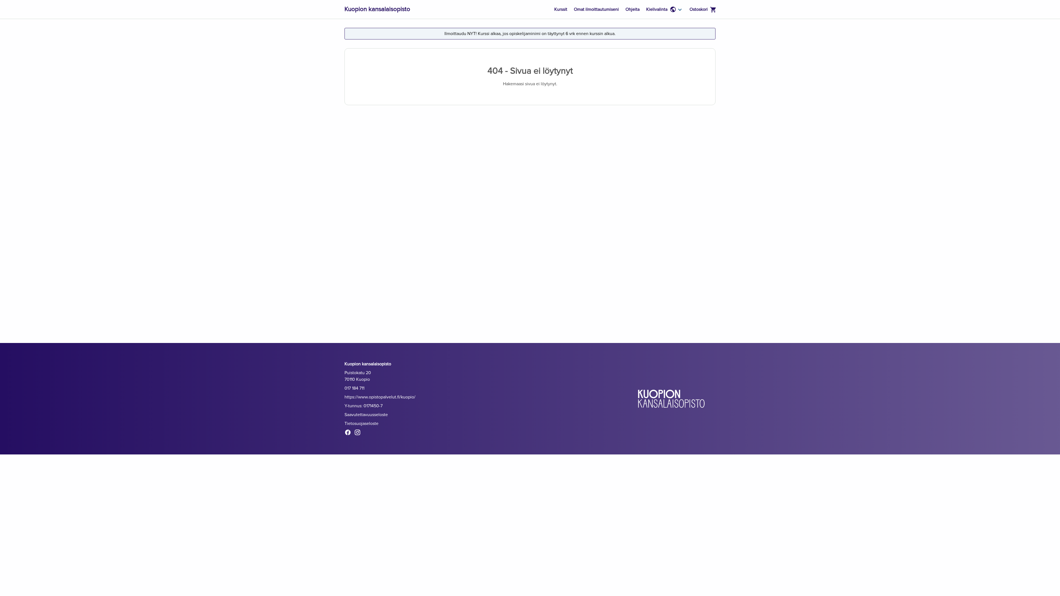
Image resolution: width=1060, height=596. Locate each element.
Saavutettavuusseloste (366, 414)
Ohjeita (633, 9)
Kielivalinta (656, 9)
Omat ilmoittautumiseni (596, 9)
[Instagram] (359, 433)
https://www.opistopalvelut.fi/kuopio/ (379, 397)
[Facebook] (349, 433)
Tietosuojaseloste (361, 423)
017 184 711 (354, 388)
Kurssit (560, 9)
